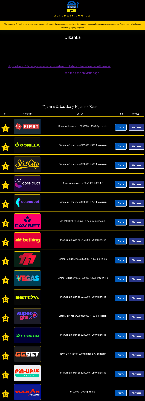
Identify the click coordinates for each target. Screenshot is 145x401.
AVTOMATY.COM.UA (72, 15)
